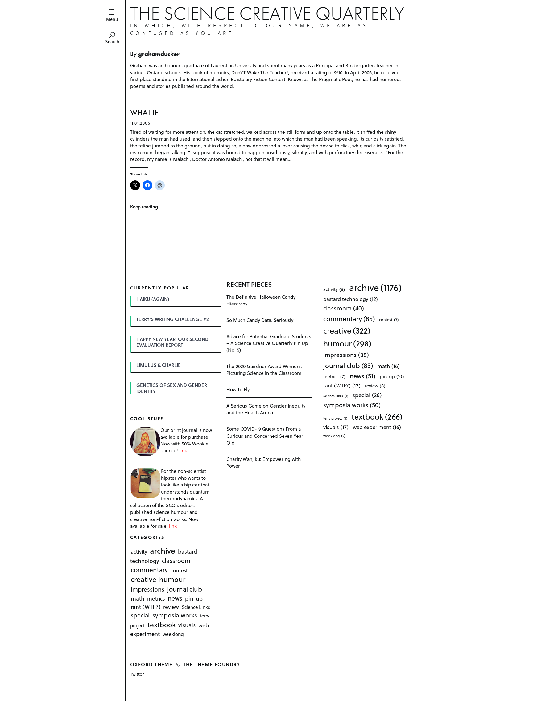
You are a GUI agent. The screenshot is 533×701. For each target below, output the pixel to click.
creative (143, 579)
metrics (156, 599)
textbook (161, 625)
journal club (184, 589)
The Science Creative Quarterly (267, 13)
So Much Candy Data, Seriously (259, 319)
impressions (147, 589)
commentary (149, 569)
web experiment (377, 427)
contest (179, 570)
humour (172, 579)
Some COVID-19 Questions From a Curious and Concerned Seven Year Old (264, 435)
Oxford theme (151, 664)
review (171, 607)
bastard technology (350, 298)
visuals (187, 625)
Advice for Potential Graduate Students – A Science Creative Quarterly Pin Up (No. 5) (268, 343)
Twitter (137, 674)
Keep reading (144, 206)
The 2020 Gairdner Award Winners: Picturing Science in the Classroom (264, 369)
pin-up (194, 599)
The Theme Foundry (211, 664)
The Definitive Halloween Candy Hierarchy (260, 300)
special (140, 615)
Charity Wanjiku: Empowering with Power (263, 462)
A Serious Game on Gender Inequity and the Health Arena (265, 409)
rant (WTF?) (145, 607)
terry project (335, 418)
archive (162, 550)
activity (139, 552)
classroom (176, 560)
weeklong (173, 633)
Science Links (196, 607)
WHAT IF (144, 112)
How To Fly (238, 389)
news (175, 598)
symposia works (174, 615)
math (137, 598)
